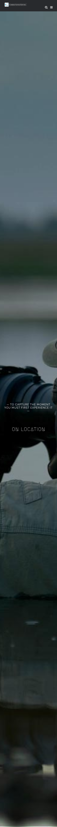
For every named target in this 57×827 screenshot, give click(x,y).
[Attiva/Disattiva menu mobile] (51, 7)
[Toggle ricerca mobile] (46, 7)
